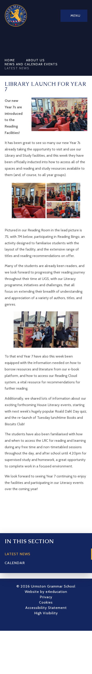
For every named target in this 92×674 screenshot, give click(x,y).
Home (10, 60)
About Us (35, 60)
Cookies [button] (46, 602)
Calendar (15, 563)
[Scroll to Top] (52, 623)
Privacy (46, 597)
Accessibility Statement (46, 608)
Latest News (17, 68)
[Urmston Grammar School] (16, 15)
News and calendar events (31, 64)
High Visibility (46, 613)
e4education (56, 592)
